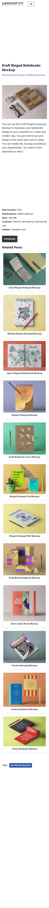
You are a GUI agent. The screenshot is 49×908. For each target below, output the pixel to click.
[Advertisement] (24, 33)
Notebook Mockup (21, 765)
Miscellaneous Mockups (13, 75)
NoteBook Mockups (35, 75)
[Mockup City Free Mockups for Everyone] (13, 4)
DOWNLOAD (9, 239)
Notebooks (41, 124)
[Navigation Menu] (31, 4)
